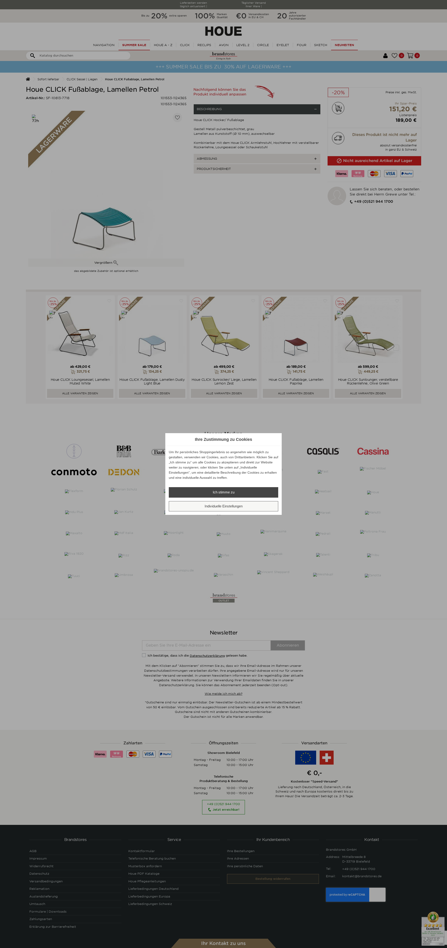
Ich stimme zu (223, 492)
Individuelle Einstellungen (224, 506)
